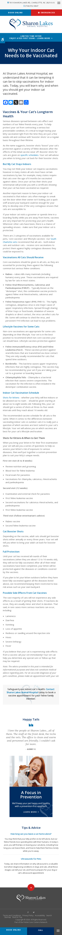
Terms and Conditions (12, 915)
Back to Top (17, 917)
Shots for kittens (11, 397)
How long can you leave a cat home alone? (31, 833)
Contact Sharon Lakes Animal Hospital (31, 691)
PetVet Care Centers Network (35, 922)
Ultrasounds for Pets (31, 858)
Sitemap (7, 917)
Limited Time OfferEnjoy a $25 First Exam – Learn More (30, 37)
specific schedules (29, 155)
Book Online (15, 12)
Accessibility (40, 915)
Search (49, 915)
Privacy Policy (27, 915)
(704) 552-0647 (31, 6)
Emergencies (47, 12)
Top (31, 887)
